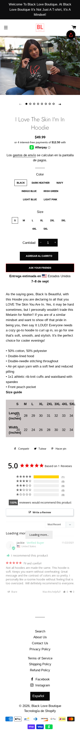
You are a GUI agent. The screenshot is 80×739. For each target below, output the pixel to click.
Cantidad (29, 243)
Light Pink (50, 199)
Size (40, 212)
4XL (34, 228)
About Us (40, 637)
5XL (45, 228)
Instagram (42, 685)
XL (41, 220)
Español (38, 696)
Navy (60, 182)
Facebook (42, 679)
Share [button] (13, 591)
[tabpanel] (40, 65)
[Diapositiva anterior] (20, 104)
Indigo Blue (29, 191)
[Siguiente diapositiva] (60, 104)
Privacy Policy (40, 649)
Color (40, 174)
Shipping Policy (40, 664)
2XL (52, 220)
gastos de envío (24, 155)
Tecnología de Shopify (40, 711)
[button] (65, 591)
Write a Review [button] (42, 512)
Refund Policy (40, 670)
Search (40, 631)
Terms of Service (40, 658)
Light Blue (30, 199)
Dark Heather (41, 182)
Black (21, 182)
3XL (63, 220)
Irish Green (50, 191)
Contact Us (40, 643)
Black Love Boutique (46, 706)
